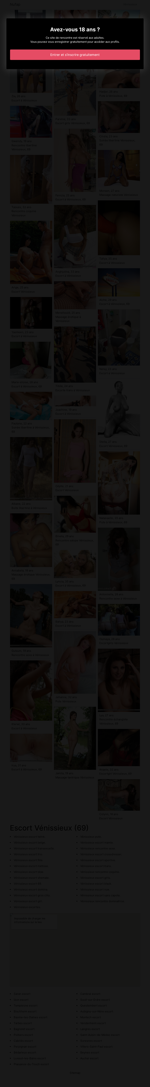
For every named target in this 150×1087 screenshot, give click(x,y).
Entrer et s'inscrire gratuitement (75, 55)
